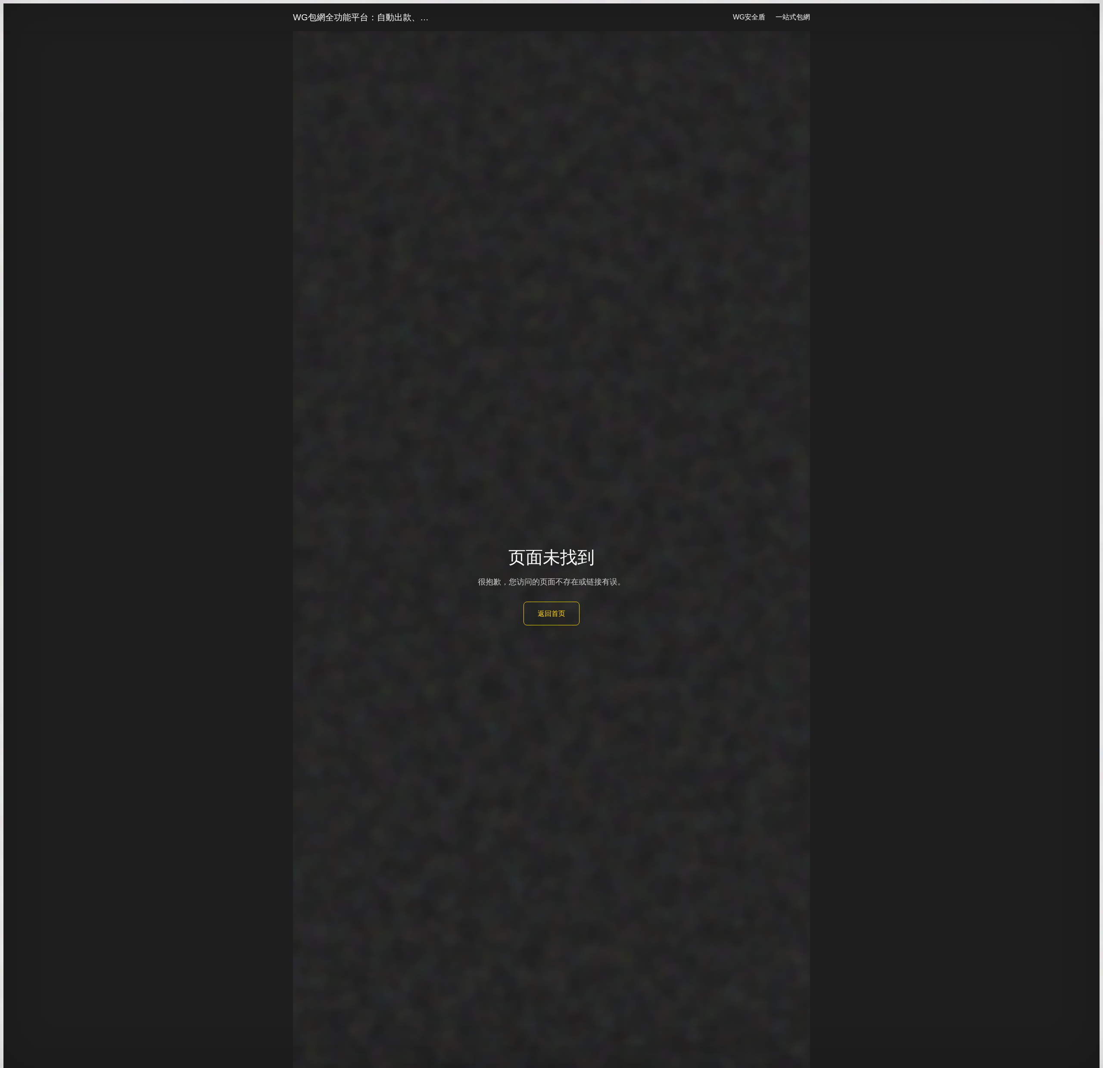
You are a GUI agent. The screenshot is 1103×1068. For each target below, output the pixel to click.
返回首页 (551, 613)
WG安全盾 (749, 17)
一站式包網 (793, 17)
